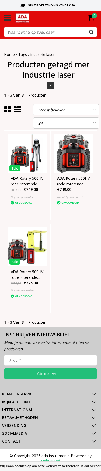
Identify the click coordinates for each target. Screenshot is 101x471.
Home (9, 54)
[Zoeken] (91, 32)
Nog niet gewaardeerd (23, 197)
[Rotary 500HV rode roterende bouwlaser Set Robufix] (27, 246)
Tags (22, 54)
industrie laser (42, 54)
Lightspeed (50, 460)
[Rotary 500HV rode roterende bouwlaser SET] (27, 153)
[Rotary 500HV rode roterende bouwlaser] (73, 153)
